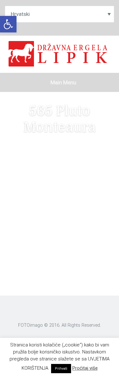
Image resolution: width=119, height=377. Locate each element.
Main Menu (62, 82)
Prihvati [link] (61, 369)
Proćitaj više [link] (85, 368)
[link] (8, 24)
